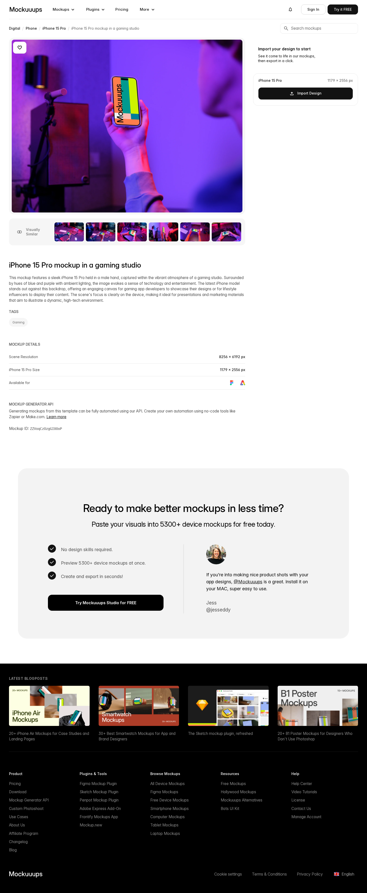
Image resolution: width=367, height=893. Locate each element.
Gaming (18, 322)
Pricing (121, 9)
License (298, 800)
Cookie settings (228, 874)
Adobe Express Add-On (100, 808)
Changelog (18, 841)
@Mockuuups (248, 581)
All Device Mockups (167, 783)
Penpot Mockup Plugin (99, 800)
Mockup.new (91, 825)
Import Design (309, 93)
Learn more (56, 416)
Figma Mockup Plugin (98, 783)
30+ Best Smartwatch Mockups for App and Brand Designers (137, 736)
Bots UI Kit (230, 808)
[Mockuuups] (25, 9)
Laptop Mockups (165, 833)
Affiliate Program (23, 833)
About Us (17, 825)
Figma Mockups (164, 792)
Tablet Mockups (164, 825)
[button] (63, 9)
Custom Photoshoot (26, 808)
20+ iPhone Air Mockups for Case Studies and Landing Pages (49, 736)
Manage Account (306, 816)
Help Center (301, 783)
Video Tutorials (304, 792)
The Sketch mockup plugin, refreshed (220, 733)
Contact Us (301, 808)
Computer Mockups (167, 816)
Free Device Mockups (169, 800)
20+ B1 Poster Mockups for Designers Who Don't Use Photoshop (315, 736)
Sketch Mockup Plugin (99, 792)
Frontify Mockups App (99, 816)
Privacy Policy (310, 874)
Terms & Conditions (269, 874)
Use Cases (18, 816)
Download (17, 792)
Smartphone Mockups (169, 808)
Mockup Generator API (29, 800)
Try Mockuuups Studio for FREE (105, 602)
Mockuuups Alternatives (241, 800)
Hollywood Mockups (238, 792)
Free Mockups (233, 783)
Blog (13, 850)
